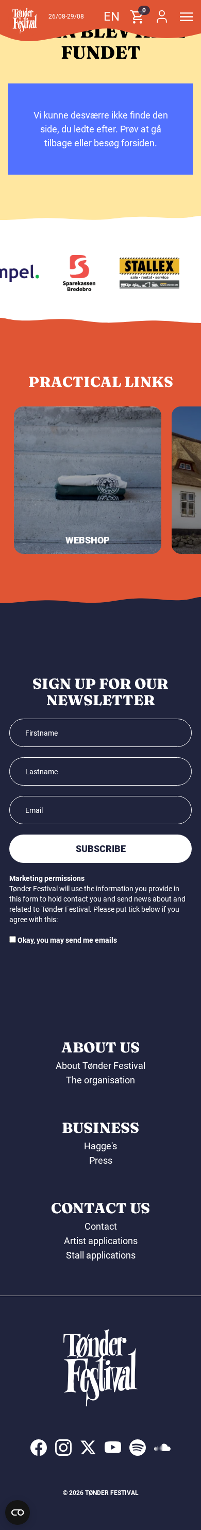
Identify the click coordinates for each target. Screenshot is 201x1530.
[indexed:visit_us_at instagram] (63, 1447)
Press (100, 1160)
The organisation (100, 1080)
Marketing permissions (47, 878)
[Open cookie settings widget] (17, 1512)
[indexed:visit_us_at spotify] (137, 1447)
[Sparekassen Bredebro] (76, 273)
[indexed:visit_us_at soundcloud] (162, 1447)
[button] (24, 20)
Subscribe (101, 848)
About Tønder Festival (100, 1065)
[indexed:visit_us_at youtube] (113, 1447)
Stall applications (101, 1255)
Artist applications (101, 1240)
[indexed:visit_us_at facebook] (38, 1447)
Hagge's (100, 1146)
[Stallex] (147, 273)
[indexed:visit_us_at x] (88, 1447)
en (112, 16)
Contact (101, 1226)
